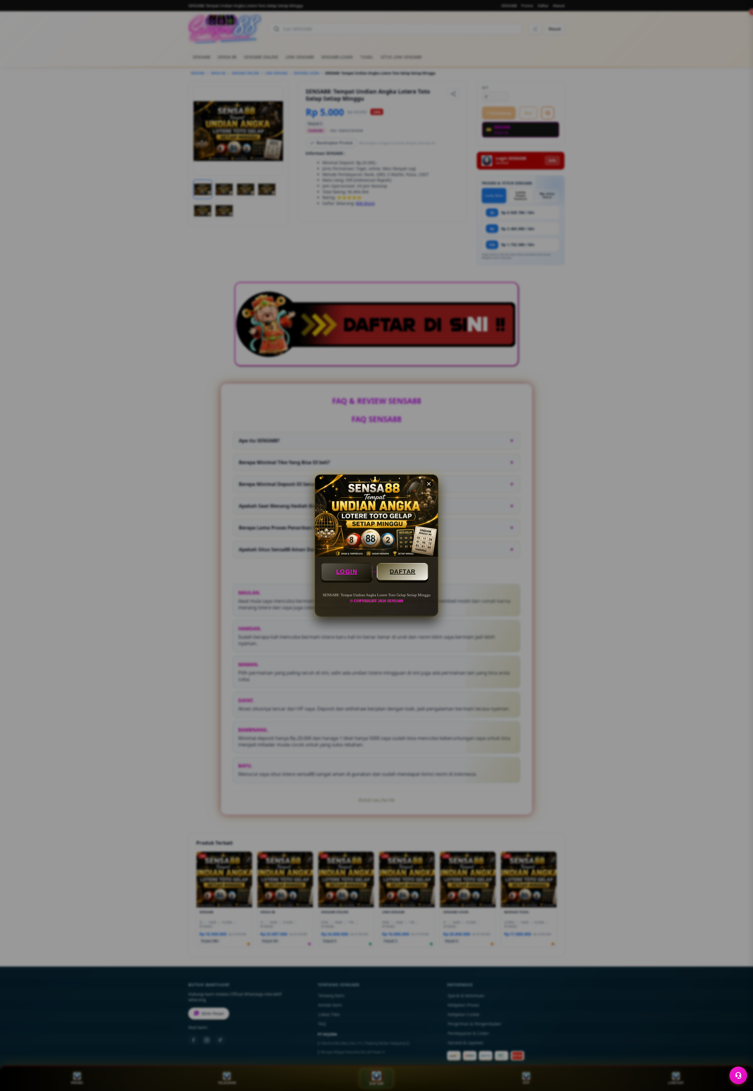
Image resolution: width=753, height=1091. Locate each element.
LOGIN (346, 571)
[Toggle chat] (738, 1075)
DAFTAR (403, 571)
